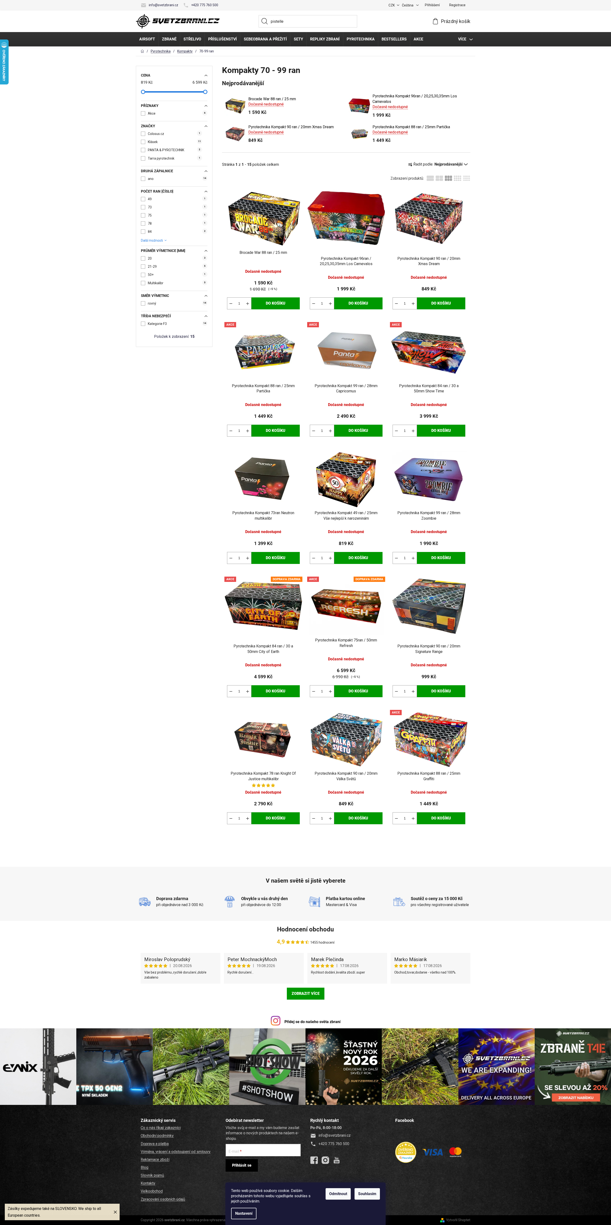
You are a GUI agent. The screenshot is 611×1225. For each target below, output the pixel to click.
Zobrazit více (306, 993)
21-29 (177, 266)
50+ (177, 275)
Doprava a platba (155, 1143)
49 (177, 199)
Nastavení (243, 1213)
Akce (177, 113)
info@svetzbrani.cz (163, 5)
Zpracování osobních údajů (163, 1199)
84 (177, 232)
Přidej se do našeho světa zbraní (312, 1021)
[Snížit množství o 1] (230, 303)
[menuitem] (147, 39)
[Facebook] (314, 1160)
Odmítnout (338, 1194)
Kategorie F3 (177, 324)
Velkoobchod (152, 1191)
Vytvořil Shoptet (458, 1220)
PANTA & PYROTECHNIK (174, 150)
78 (177, 223)
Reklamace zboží (155, 1159)
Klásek (174, 142)
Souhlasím (367, 1194)
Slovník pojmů (152, 1175)
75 (177, 215)
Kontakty (148, 1183)
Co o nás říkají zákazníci (161, 1127)
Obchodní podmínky (157, 1135)
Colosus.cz (174, 134)
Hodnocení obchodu (305, 929)
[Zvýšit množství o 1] (247, 303)
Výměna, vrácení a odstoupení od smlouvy (176, 1151)
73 (177, 207)
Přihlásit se (241, 1165)
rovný (177, 303)
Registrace (457, 5)
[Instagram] (325, 1160)
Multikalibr (177, 283)
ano (177, 179)
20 (177, 258)
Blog (144, 1167)
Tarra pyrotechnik (174, 158)
